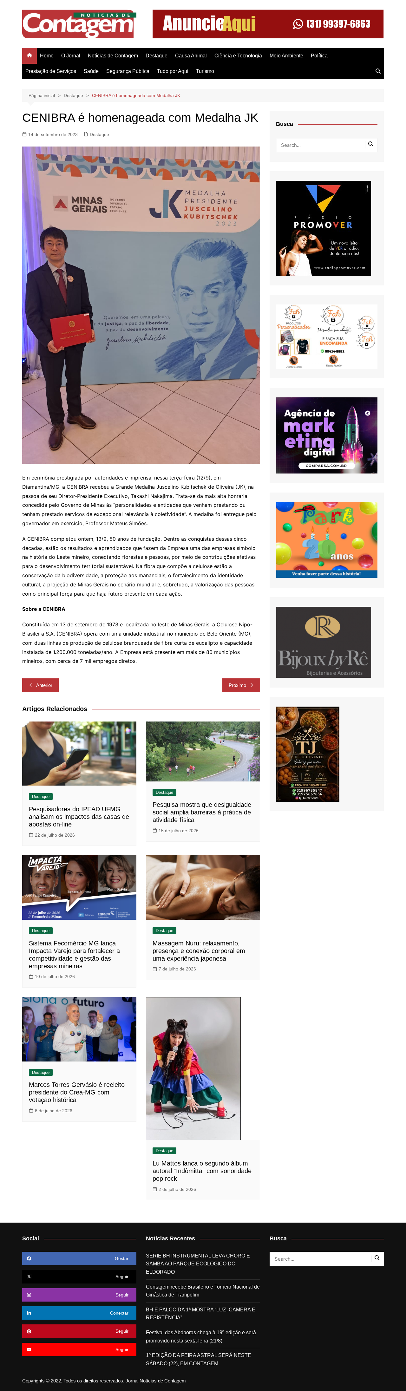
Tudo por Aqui (172, 71)
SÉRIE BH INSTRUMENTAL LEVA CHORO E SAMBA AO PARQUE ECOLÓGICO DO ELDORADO (198, 1264)
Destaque (156, 55)
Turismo (205, 71)
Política (319, 55)
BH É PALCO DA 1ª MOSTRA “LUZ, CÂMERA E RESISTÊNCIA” (200, 1314)
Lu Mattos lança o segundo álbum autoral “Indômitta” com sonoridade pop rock (202, 1171)
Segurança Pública (127, 71)
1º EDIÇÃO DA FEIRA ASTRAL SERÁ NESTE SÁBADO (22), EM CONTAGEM (198, 1359)
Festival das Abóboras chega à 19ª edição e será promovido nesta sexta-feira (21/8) (201, 1336)
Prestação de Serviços (50, 71)
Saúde (91, 71)
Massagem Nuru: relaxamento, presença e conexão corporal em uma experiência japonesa (199, 951)
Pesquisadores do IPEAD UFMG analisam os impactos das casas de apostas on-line (79, 817)
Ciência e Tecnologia (238, 55)
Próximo (237, 685)
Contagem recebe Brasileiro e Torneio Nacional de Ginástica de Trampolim (203, 1291)
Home (47, 55)
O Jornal (70, 55)
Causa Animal (191, 55)
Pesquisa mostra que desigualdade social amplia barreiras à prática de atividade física (202, 812)
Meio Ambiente (286, 55)
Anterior (44, 685)
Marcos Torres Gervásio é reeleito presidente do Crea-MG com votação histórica (77, 1092)
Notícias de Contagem (113, 55)
